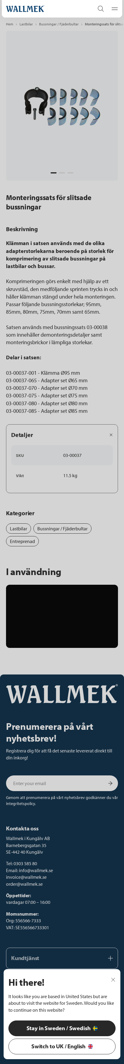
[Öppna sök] (101, 9)
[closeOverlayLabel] (113, 979)
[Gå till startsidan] (44, 8)
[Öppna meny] (113, 9)
